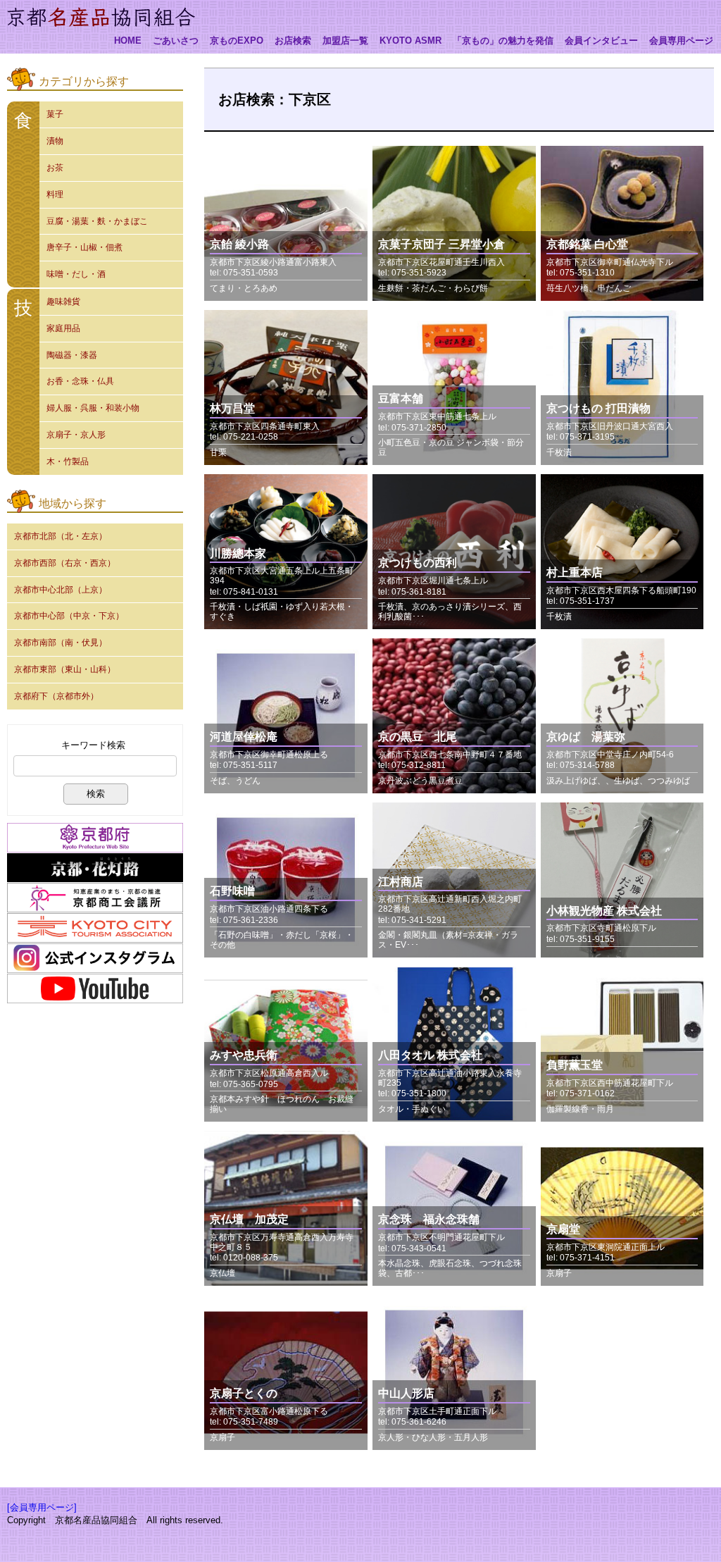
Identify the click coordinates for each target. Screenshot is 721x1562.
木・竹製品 (67, 461)
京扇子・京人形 (76, 435)
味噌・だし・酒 (76, 274)
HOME (128, 41)
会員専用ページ (681, 41)
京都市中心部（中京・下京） (69, 616)
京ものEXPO (236, 41)
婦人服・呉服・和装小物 (92, 408)
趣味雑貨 (63, 301)
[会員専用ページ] (42, 1507)
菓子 (54, 114)
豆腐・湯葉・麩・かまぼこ (97, 221)
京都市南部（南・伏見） (60, 642)
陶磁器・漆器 (71, 355)
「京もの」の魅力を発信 (503, 41)
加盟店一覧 (345, 41)
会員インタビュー (601, 41)
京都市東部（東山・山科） (64, 669)
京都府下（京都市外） (56, 696)
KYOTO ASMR (410, 41)
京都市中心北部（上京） (60, 590)
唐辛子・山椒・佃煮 (84, 247)
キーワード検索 (93, 745)
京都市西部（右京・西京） (64, 563)
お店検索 (293, 41)
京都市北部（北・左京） (60, 536)
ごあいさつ (176, 41)
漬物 (54, 141)
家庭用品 (63, 328)
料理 (54, 194)
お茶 (54, 168)
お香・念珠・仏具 (80, 381)
